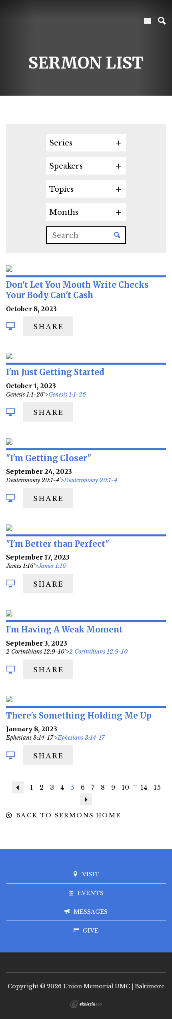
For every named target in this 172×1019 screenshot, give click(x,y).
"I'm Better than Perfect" (57, 544)
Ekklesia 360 (86, 1004)
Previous (18, 787)
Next (86, 799)
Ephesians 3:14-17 (81, 737)
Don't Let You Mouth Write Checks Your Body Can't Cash (77, 290)
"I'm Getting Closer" (48, 458)
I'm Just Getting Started (55, 372)
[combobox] (86, 142)
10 (125, 787)
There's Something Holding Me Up (79, 716)
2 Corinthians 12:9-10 (98, 651)
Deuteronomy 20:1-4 (90, 480)
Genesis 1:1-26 (67, 394)
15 (157, 787)
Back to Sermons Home (68, 815)
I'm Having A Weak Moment (64, 629)
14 (143, 787)
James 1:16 (52, 565)
